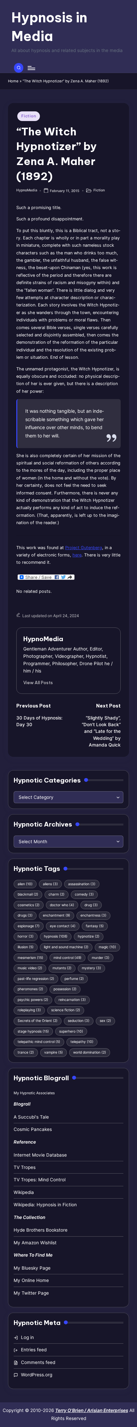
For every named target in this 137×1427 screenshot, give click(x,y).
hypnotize (88, 936)
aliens (50, 884)
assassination (81, 884)
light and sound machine (66, 947)
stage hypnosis (33, 1031)
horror (26, 936)
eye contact (62, 926)
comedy (84, 894)
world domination (89, 1052)
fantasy (95, 926)
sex (105, 1021)
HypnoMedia (43, 639)
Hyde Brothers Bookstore (41, 1230)
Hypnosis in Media (49, 27)
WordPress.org (36, 1374)
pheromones (30, 989)
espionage (29, 926)
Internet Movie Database (40, 1155)
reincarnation (72, 1000)
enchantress (93, 915)
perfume (74, 979)
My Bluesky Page (32, 1268)
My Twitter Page (31, 1293)
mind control (67, 958)
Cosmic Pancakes (33, 1129)
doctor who (62, 905)
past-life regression (36, 979)
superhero (71, 1031)
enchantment (56, 915)
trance (26, 1052)
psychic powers (33, 1000)
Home (13, 81)
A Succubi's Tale (31, 1117)
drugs (25, 915)
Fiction (28, 115)
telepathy (81, 1042)
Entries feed (34, 1349)
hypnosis (56, 936)
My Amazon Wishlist (35, 1242)
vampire (53, 1052)
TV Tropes (25, 1167)
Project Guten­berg (83, 547)
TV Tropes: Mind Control (40, 1179)
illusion (26, 947)
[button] (38, 682)
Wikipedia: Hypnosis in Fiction (45, 1204)
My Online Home (31, 1280)
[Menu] (31, 68)
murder (100, 958)
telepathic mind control (39, 1042)
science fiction (65, 1010)
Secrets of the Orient (38, 1021)
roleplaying (29, 1010)
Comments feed (38, 1362)
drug (91, 905)
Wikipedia (24, 1192)
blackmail (28, 894)
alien (25, 884)
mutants (62, 968)
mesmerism (30, 958)
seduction (78, 1021)
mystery (91, 968)
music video (30, 968)
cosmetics (29, 905)
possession (65, 989)
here (76, 554)
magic (107, 947)
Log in (27, 1337)
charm (57, 894)
